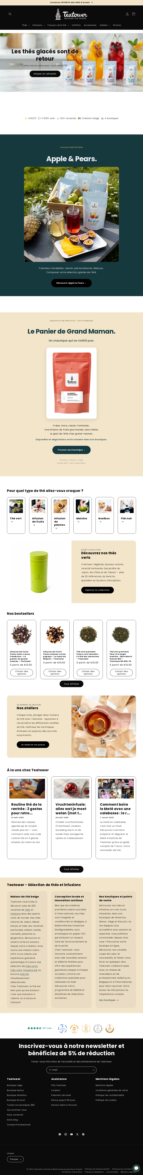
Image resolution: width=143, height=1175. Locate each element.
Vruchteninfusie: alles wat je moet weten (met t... (71, 808)
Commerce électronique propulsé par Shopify (62, 1169)
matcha (24, 974)
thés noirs (16, 970)
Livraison (55, 1090)
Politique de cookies (106, 1100)
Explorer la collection (97, 589)
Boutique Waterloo (17, 1095)
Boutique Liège (14, 1085)
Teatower (38, 1169)
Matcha (81, 518)
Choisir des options (21, 672)
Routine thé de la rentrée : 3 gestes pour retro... (26, 808)
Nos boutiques (107, 1000)
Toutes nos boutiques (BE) (21, 1105)
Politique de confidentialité (110, 1095)
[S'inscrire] (93, 1070)
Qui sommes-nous (17, 1109)
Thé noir (126, 518)
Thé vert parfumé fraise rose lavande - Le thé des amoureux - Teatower (87, 655)
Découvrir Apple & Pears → (71, 283)
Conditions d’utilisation (72, 1172)
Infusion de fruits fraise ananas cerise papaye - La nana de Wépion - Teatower (54, 655)
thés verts (32, 966)
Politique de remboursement (97, 1169)
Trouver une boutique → (71, 449)
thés (27, 909)
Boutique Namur (15, 1090)
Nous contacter (15, 1114)
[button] (10, 14)
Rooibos (104, 518)
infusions (15, 913)
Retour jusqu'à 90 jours (63, 1100)
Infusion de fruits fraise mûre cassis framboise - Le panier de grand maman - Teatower (20, 656)
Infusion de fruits (38, 520)
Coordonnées (112, 1172)
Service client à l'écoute (64, 1105)
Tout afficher (71, 683)
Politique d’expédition (94, 1172)
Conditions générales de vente (112, 1090)
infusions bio (30, 970)
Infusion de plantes (59, 522)
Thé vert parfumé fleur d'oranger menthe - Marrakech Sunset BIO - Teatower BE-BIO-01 (121, 656)
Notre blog (12, 1119)
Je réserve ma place (33, 744)
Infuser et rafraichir (45, 73)
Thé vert (16, 518)
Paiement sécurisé (61, 1095)
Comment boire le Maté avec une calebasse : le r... (115, 808)
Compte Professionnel (18, 1124)
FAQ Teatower (58, 1085)
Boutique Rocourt (16, 1100)
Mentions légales (104, 1085)
